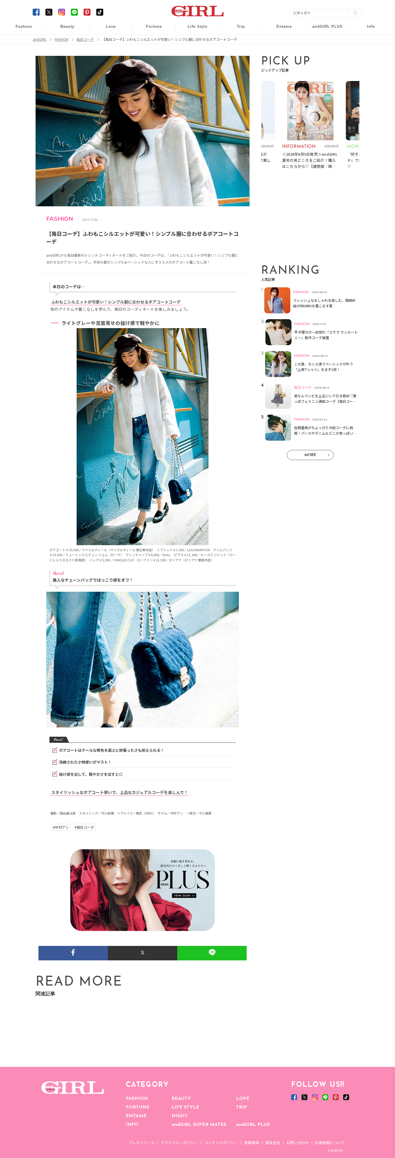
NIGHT (179, 1116)
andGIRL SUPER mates (367, 74)
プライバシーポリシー (179, 1142)
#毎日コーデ (84, 827)
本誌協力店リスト (367, 52)
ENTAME (136, 1116)
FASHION (137, 1098)
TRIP (241, 1107)
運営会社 (272, 1142)
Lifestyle (324, 52)
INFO (132, 1124)
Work (193, 41)
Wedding (107, 29)
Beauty (67, 26)
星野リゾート (237, 41)
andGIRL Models (367, 63)
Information (324, 63)
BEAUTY (181, 1098)
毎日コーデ (20, 29)
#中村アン (61, 827)
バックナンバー (367, 41)
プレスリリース (141, 1142)
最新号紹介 (367, 29)
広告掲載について (330, 1142)
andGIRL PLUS (253, 1124)
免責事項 (251, 1142)
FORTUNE (137, 1107)
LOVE (243, 1098)
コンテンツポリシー (221, 1142)
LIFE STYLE (185, 1107)
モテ (107, 41)
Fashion (323, 29)
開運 (150, 29)
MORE (310, 455)
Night (106, 52)
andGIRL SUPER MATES (198, 1124)
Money (193, 29)
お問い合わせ (297, 1142)
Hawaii (237, 29)
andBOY (280, 29)
